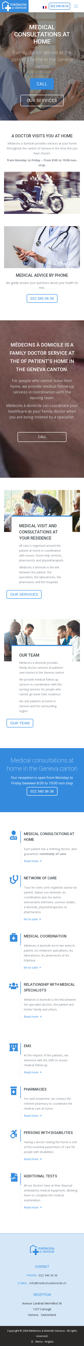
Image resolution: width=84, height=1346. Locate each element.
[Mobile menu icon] (76, 6)
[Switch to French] (45, 6)
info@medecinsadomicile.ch (48, 1283)
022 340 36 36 (48, 1275)
